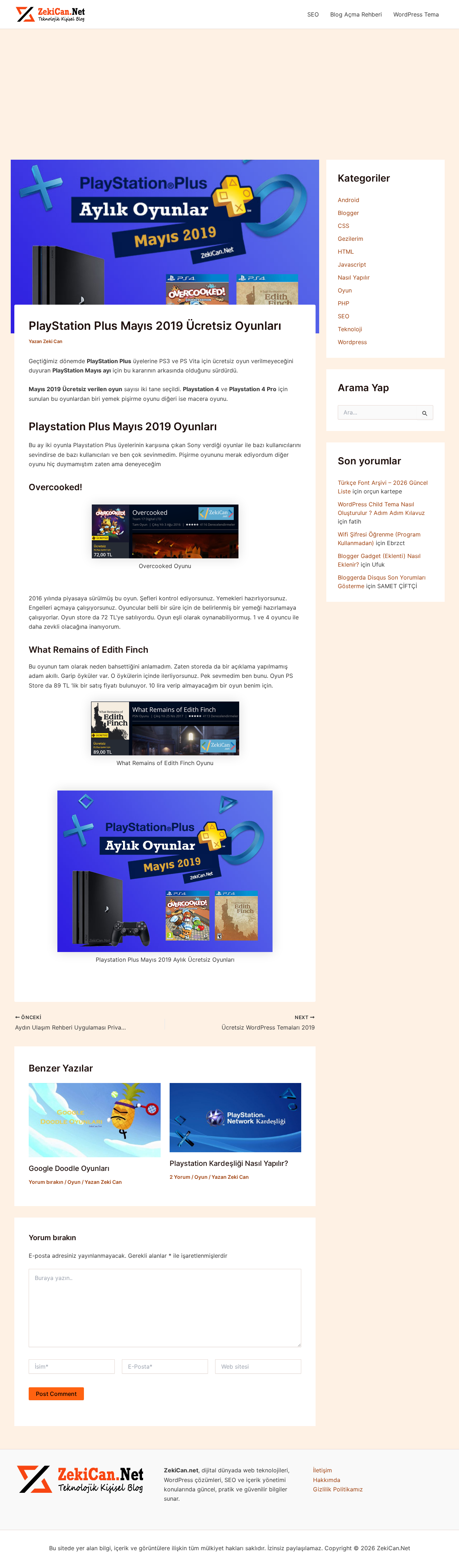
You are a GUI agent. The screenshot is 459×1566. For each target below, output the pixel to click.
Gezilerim (350, 238)
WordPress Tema (416, 14)
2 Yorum (180, 1177)
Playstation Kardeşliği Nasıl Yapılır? (229, 1163)
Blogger (348, 212)
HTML (346, 251)
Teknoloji (350, 329)
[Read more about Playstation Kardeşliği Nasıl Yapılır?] (236, 1117)
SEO (313, 14)
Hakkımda (326, 1479)
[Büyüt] (136, 1474)
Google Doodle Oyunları (69, 1168)
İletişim (322, 1470)
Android (348, 199)
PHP (343, 303)
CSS (343, 225)
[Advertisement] (229, 83)
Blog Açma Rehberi (356, 14)
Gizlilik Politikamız (338, 1489)
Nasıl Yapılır (354, 277)
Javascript (352, 264)
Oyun (74, 1182)
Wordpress (352, 342)
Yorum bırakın (46, 1182)
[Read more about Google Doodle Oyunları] (95, 1119)
